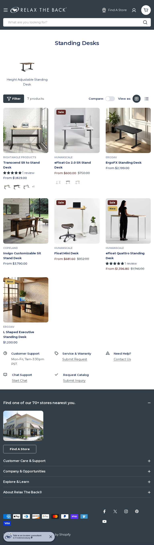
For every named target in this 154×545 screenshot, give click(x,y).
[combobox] (77, 22)
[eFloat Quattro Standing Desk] (128, 220)
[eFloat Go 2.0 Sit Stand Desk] (76, 130)
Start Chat (19, 380)
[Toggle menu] (5, 10)
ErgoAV (111, 157)
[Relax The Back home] (38, 10)
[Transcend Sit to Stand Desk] (25, 130)
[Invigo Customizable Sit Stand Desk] (25, 220)
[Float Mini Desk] (76, 220)
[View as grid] (136, 98)
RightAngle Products (19, 157)
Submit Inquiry (74, 380)
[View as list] (146, 98)
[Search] (145, 22)
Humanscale (63, 157)
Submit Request (74, 359)
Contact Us (122, 359)
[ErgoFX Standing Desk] (128, 130)
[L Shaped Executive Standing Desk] (25, 299)
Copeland (10, 247)
